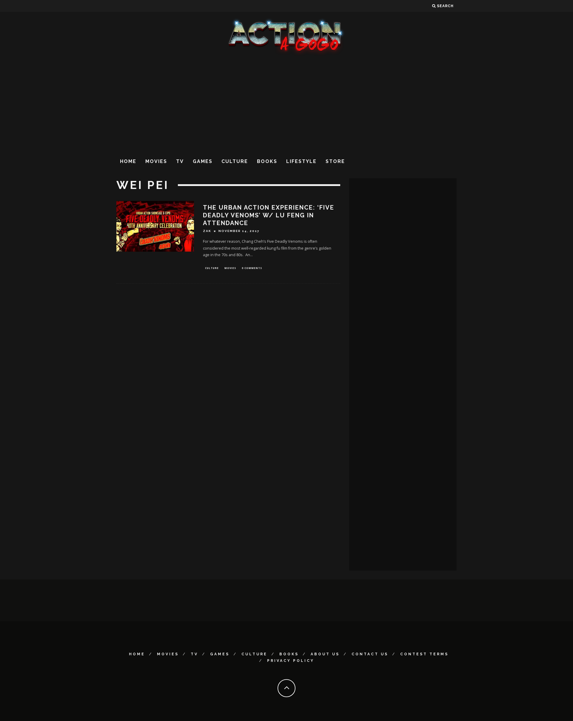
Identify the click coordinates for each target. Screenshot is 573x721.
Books (267, 161)
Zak (207, 231)
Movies (156, 161)
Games (202, 161)
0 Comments (252, 268)
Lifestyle (301, 161)
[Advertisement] (286, 104)
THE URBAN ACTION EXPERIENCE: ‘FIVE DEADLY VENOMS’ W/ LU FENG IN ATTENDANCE (268, 215)
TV (180, 161)
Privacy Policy (290, 661)
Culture (234, 161)
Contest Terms (424, 654)
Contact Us (370, 654)
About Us (325, 654)
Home (128, 161)
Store (335, 161)
